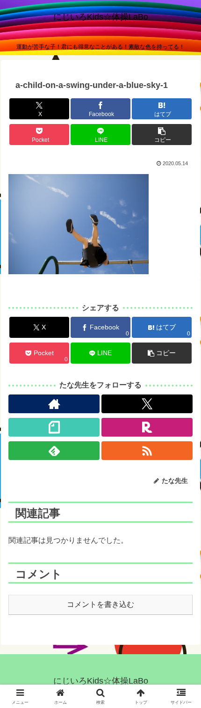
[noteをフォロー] (54, 427)
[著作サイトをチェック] (54, 403)
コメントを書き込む (100, 604)
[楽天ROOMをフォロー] (147, 427)
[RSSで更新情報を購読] (147, 450)
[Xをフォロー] (147, 403)
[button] (162, 134)
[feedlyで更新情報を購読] (54, 450)
